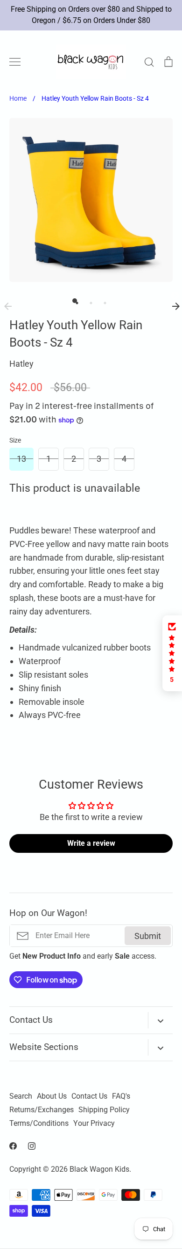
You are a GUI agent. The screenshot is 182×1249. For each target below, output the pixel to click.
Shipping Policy (104, 1110)
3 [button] (102, 300)
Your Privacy (94, 1123)
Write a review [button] (91, 843)
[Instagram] (31, 1146)
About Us (52, 1096)
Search (20, 1096)
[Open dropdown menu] (160, 1020)
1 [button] (74, 300)
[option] (91, 200)
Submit (147, 936)
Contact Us (89, 1096)
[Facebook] (13, 1146)
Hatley (21, 364)
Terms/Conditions (39, 1123)
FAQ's (121, 1096)
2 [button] (88, 300)
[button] (172, 653)
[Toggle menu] (15, 62)
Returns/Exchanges (41, 1110)
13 (21, 459)
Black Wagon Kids (99, 1169)
